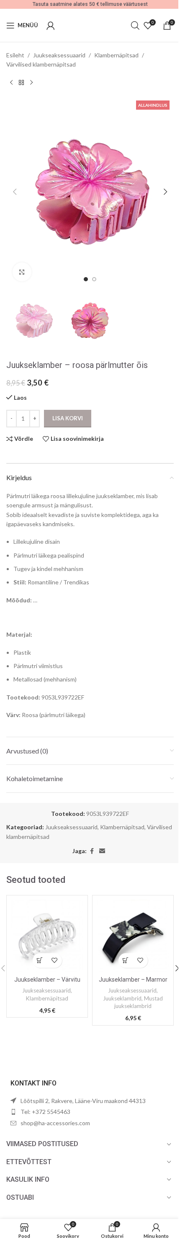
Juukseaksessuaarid (59, 55)
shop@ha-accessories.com (55, 1122)
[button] (14, 191)
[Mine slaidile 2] (94, 279)
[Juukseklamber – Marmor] (133, 936)
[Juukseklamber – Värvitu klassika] (47, 936)
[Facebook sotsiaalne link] (92, 851)
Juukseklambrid (122, 998)
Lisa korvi (67, 418)
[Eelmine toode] (11, 83)
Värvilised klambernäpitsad (41, 64)
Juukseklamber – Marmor (133, 979)
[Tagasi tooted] (21, 83)
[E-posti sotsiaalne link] (102, 851)
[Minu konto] (50, 25)
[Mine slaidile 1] (86, 279)
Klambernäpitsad (116, 55)
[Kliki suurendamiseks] (22, 271)
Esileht (15, 55)
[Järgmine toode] (31, 83)
